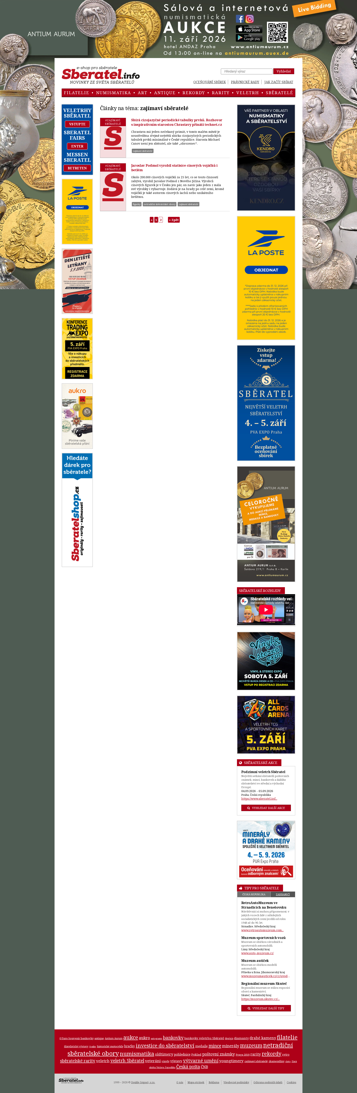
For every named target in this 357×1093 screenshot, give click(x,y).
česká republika (253, 894)
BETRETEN (77, 168)
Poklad (196, 1054)
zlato (288, 1061)
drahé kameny (263, 1037)
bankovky (173, 1038)
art (142, 92)
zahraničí (283, 894)
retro (285, 1054)
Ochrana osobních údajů (267, 1082)
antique (165, 92)
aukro (144, 1038)
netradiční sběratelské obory (159, 204)
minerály (230, 1046)
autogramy (156, 1038)
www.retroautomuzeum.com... (262, 930)
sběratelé (279, 92)
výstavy (176, 1061)
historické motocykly (110, 1046)
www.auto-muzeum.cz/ (257, 953)
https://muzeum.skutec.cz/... (260, 999)
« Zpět (174, 220)
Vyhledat (284, 71)
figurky (136, 204)
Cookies (291, 1082)
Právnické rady (245, 82)
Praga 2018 (243, 1054)
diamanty (241, 1038)
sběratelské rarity (77, 1060)
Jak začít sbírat (278, 82)
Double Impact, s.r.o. (143, 1082)
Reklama (214, 1082)
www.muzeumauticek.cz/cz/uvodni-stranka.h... (266, 976)
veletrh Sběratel (127, 1060)
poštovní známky (218, 1054)
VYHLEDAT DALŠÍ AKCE (268, 808)
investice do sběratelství (165, 1045)
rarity (221, 92)
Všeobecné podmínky (236, 1082)
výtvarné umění (200, 1060)
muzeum (251, 1045)
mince (214, 1046)
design (229, 1038)
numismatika (113, 92)
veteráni (153, 1060)
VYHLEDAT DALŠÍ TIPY (268, 1008)
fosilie (92, 1046)
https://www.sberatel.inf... (259, 799)
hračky (129, 1046)
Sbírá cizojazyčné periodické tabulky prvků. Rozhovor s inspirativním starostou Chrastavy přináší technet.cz (176, 122)
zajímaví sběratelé (142, 150)
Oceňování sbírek (209, 82)
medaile (201, 1046)
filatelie (76, 92)
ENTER (77, 146)
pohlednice (182, 1054)
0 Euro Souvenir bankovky (77, 1038)
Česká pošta (188, 1066)
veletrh (247, 92)
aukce (130, 1037)
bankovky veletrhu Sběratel (204, 1038)
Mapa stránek (196, 1082)
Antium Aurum (114, 1038)
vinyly (165, 1061)
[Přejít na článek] (113, 138)
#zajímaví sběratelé (113, 122)
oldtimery (164, 1054)
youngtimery (231, 1060)
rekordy (193, 92)
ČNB (204, 1066)
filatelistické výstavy (76, 1046)
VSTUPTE (77, 124)
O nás (179, 1082)
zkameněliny (276, 1061)
